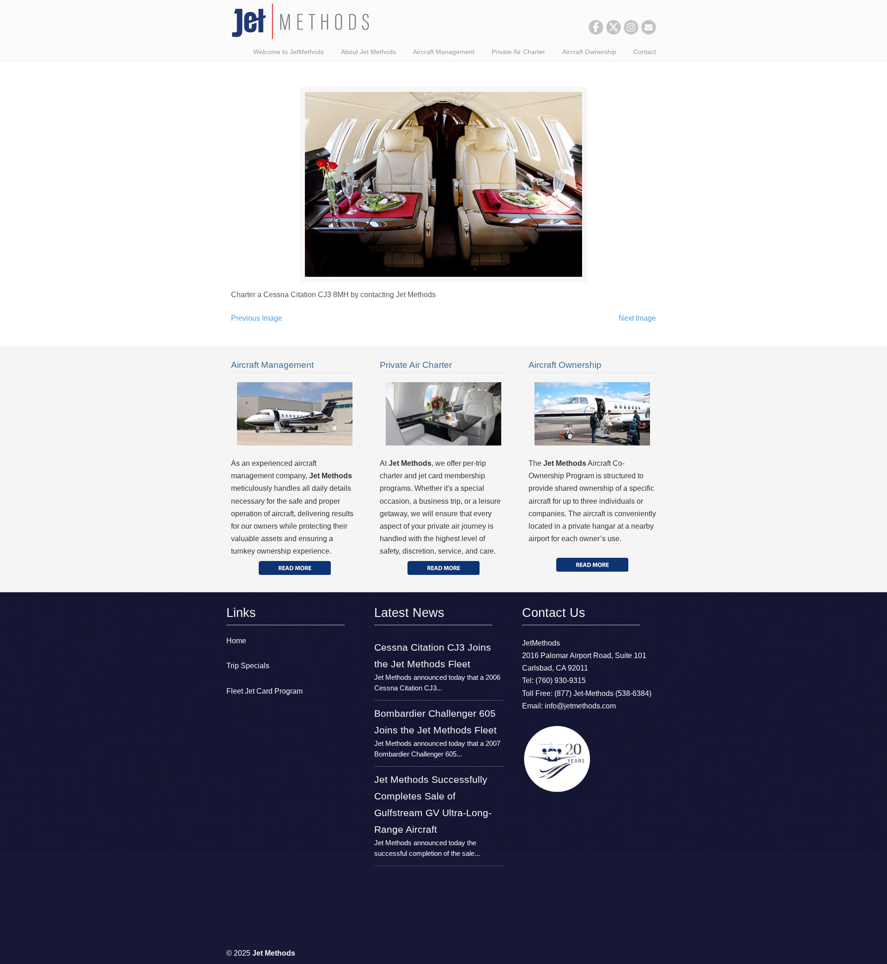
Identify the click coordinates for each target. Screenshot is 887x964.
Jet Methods (300, 21)
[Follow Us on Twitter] (613, 32)
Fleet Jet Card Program (264, 691)
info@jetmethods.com (580, 706)
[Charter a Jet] (295, 568)
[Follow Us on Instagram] (631, 32)
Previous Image (256, 318)
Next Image (637, 318)
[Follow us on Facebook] (596, 32)
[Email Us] (648, 32)
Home (236, 641)
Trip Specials (247, 666)
